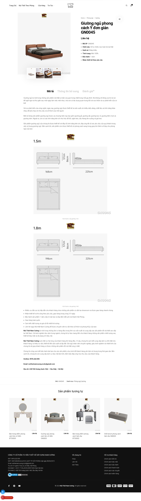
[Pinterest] (14, 486)
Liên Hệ (74, 462)
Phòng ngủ (90, 18)
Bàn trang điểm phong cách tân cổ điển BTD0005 (17, 436)
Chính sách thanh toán (111, 468)
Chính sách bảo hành (111, 465)
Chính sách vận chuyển (112, 471)
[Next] (64, 43)
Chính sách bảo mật (111, 462)
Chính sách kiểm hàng (111, 474)
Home (83, 18)
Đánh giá (88, 91)
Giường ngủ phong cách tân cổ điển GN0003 (47, 436)
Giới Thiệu (75, 465)
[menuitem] (14, 5)
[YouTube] (19, 486)
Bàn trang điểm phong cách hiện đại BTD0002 (80, 436)
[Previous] (24, 43)
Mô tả (50, 91)
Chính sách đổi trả (110, 459)
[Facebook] (9, 486)
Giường (97, 18)
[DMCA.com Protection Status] (23, 474)
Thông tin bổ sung (68, 91)
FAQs (74, 459)
